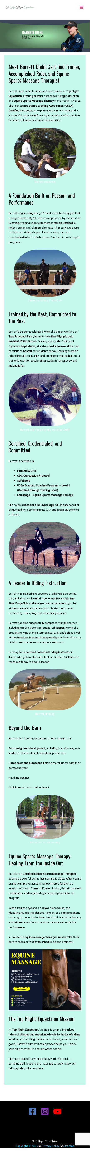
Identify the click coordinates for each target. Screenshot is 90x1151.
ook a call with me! (37, 787)
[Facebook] (32, 1111)
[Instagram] (45, 1111)
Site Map (68, 1145)
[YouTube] (57, 1111)
